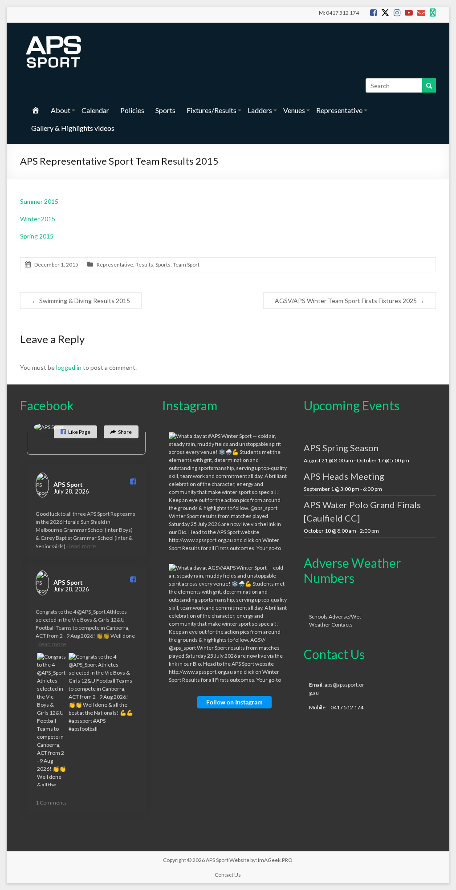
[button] (75, 431)
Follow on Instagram (234, 702)
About (60, 110)
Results (144, 264)
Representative (339, 110)
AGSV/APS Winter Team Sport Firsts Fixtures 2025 (349, 300)
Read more (81, 546)
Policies (132, 110)
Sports (165, 110)
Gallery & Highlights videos (72, 128)
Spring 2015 (36, 236)
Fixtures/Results (211, 110)
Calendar (95, 110)
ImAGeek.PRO (275, 860)
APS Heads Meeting (344, 476)
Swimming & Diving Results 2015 (81, 300)
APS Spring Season (341, 447)
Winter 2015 (37, 218)
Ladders (260, 110)
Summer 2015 (39, 201)
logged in (68, 367)
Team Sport (186, 264)
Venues (294, 110)
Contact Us (228, 874)
